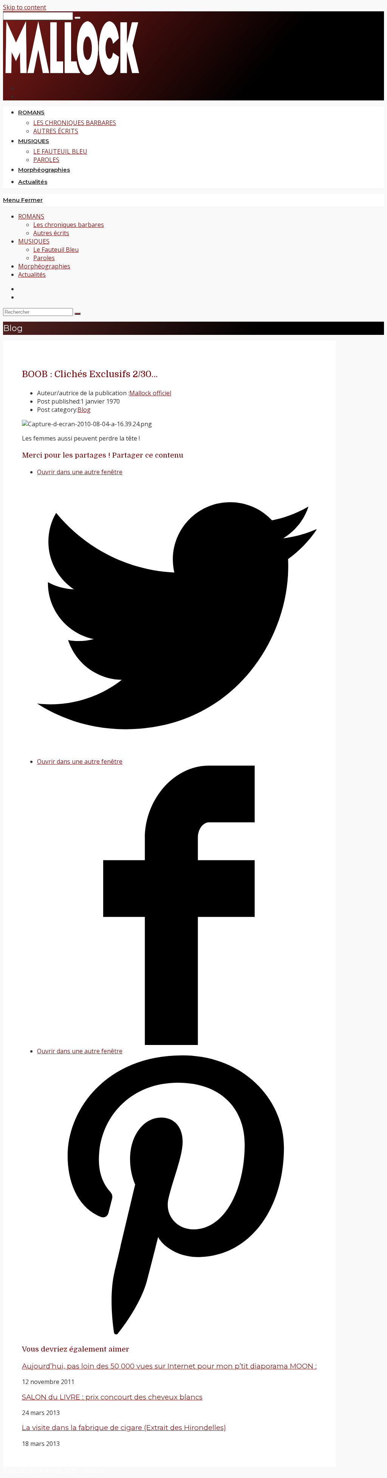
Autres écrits (51, 233)
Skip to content (24, 7)
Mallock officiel (150, 393)
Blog (84, 409)
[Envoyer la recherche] (77, 314)
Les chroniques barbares (68, 224)
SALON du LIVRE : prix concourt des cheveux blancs (112, 1397)
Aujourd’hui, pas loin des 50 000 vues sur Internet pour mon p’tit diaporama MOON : (169, 1366)
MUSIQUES (34, 241)
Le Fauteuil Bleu (56, 249)
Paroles (44, 258)
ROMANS (31, 216)
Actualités (32, 274)
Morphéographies (44, 266)
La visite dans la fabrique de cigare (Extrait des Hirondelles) (124, 1427)
